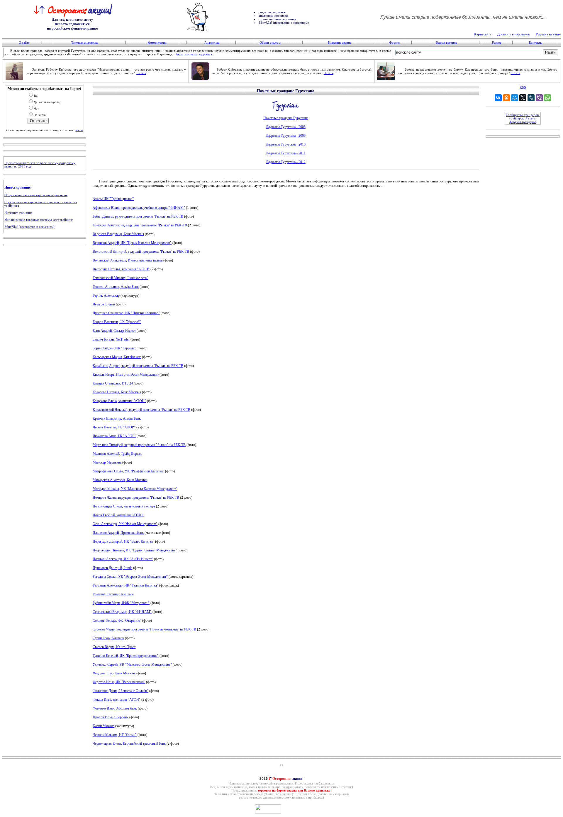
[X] (522, 97)
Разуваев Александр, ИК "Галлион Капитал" (125, 585)
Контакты (535, 42)
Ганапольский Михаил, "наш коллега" (120, 278)
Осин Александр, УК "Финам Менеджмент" (125, 524)
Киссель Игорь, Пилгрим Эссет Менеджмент (126, 374)
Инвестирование (339, 42)
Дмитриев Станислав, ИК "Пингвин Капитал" (126, 313)
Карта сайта (482, 34)
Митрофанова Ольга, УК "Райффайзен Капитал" (128, 471)
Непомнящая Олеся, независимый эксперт (124, 506)
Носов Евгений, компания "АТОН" (118, 515)
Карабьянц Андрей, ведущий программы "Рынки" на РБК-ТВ (138, 366)
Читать (141, 73)
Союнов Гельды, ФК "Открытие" (117, 620)
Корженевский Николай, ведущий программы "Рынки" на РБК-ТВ (141, 410)
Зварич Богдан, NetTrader (111, 339)
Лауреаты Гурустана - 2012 (286, 162)
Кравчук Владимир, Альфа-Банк (117, 418)
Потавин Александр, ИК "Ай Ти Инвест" (123, 559)
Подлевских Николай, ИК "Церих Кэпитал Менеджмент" (135, 550)
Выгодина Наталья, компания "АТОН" (121, 269)
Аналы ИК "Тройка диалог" (113, 199)
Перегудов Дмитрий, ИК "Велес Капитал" (123, 541)
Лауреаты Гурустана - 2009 (286, 136)
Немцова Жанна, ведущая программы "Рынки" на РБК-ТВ (136, 497)
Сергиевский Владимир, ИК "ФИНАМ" (122, 612)
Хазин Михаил (103, 726)
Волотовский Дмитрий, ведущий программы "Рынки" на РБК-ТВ (141, 251)
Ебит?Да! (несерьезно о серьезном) (29, 226)
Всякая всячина (446, 42)
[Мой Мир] (514, 97)
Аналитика (211, 42)
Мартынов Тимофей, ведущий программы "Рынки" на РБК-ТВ (139, 445)
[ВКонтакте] (498, 97)
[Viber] (539, 97)
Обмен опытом (270, 42)
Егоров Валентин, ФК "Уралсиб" (117, 322)
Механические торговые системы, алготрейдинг (38, 219)
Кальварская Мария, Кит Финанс (117, 357)
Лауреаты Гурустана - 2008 (286, 127)
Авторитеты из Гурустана (194, 54)
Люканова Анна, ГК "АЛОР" (114, 436)
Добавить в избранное (513, 34)
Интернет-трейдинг (18, 212)
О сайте (24, 42)
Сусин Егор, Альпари (108, 638)
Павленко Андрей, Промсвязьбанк (118, 533)
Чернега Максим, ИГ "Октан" (115, 735)
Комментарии (157, 42)
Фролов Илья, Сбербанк (110, 717)
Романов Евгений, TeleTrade (113, 594)
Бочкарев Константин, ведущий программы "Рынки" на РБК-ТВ (140, 225)
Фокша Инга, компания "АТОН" (116, 700)
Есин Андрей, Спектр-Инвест (114, 331)
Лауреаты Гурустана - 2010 (286, 144)
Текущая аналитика (84, 42)
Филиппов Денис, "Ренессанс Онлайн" (120, 691)
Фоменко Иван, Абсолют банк (115, 708)
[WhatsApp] (547, 97)
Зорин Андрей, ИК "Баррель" (114, 348)
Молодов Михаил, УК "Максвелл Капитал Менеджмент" (135, 489)
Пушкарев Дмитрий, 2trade (112, 568)
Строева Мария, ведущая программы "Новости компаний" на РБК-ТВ (144, 629)
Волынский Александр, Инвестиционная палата (127, 260)
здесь (79, 130)
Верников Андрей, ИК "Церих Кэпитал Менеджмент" (132, 243)
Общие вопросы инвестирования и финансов (35, 195)
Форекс (394, 42)
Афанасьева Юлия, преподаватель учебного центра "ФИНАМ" (139, 208)
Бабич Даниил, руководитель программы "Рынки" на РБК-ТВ (138, 216)
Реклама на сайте (548, 34)
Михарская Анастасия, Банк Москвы (120, 480)
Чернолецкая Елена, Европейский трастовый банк (129, 743)
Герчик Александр (106, 295)
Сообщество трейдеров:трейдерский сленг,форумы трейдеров (523, 118)
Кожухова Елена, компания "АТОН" (119, 401)
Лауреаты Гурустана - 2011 (286, 153)
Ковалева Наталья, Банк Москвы (117, 392)
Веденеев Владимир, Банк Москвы (118, 234)
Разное (496, 42)
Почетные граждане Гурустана (285, 118)
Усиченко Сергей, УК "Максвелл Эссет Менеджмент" (132, 664)
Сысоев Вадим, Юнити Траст (114, 647)
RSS (523, 88)
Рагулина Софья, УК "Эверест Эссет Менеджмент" (130, 577)
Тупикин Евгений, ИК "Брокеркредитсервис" (126, 656)
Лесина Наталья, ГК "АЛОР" (114, 427)
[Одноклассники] (506, 97)
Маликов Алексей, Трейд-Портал (117, 454)
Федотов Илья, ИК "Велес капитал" (119, 682)
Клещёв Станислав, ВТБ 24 (113, 383)
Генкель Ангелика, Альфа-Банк (116, 287)
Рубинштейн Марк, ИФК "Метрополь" (121, 603)
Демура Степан (104, 304)
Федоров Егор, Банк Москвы (114, 673)
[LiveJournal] (531, 97)
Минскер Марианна (107, 462)
